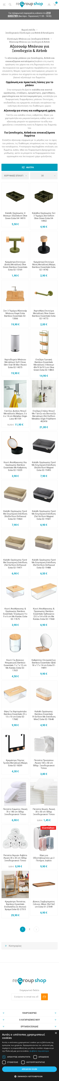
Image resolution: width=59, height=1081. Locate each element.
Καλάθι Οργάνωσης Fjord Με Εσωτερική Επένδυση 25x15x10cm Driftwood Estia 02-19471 (15, 564)
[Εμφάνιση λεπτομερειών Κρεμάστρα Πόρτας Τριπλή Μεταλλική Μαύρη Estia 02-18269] (15, 743)
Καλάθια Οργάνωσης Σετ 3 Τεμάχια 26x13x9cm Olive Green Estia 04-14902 (43, 217)
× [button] (56, 1033)
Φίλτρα (30, 167)
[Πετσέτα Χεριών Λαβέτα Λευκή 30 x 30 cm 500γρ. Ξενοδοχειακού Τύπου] (15, 838)
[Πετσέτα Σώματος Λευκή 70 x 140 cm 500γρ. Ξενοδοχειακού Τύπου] (15, 792)
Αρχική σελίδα (28, 30)
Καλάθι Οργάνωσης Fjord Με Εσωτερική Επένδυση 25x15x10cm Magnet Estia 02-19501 (44, 515)
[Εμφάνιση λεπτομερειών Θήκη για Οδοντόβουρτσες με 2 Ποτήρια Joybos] (43, 838)
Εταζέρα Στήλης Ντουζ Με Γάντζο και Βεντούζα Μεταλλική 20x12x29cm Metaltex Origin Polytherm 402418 (44, 416)
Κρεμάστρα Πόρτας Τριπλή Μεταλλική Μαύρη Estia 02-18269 (15, 763)
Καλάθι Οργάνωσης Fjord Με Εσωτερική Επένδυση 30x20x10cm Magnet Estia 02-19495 (44, 466)
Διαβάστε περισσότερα (39, 1051)
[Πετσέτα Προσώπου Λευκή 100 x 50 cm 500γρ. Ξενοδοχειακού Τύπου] (43, 743)
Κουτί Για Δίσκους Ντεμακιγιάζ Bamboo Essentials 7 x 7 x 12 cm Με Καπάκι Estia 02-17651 (15, 665)
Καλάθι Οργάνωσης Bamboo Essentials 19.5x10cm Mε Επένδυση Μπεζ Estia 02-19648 (44, 715)
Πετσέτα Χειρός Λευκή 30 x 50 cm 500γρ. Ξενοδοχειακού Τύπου (44, 812)
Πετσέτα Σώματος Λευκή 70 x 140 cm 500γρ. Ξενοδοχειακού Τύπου (15, 812)
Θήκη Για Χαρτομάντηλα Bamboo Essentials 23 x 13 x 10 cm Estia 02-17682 (15, 715)
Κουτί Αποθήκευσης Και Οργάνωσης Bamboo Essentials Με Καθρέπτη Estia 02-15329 (15, 466)
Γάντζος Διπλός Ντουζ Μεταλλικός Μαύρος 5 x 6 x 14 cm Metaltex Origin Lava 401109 (15, 415)
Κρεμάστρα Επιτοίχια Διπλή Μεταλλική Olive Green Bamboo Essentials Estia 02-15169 (15, 266)
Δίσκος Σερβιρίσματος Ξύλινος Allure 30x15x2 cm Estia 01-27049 (44, 904)
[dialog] (29, 1055)
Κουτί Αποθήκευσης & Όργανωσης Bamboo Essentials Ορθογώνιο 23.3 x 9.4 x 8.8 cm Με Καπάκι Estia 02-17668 (43, 613)
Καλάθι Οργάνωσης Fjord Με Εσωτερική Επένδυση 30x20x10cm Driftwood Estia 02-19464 (15, 515)
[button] (29, 1076)
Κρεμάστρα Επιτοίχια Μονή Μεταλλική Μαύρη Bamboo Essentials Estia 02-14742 (43, 266)
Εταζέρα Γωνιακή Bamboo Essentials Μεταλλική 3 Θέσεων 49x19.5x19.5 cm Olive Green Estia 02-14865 (44, 364)
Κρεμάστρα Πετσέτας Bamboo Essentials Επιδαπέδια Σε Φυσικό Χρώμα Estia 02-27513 (15, 905)
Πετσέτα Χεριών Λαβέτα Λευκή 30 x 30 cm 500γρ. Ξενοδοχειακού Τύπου (15, 858)
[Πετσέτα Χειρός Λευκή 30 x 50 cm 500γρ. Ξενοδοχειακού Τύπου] (43, 792)
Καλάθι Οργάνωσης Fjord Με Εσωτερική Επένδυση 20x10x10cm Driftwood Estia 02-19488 (44, 564)
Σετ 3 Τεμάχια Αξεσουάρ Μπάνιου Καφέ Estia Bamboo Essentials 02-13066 (15, 314)
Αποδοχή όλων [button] (29, 1069)
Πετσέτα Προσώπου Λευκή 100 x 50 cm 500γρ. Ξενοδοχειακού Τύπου (44, 764)
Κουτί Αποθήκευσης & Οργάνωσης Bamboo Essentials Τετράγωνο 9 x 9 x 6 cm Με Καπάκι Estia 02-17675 (15, 613)
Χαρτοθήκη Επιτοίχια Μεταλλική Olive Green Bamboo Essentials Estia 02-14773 (43, 314)
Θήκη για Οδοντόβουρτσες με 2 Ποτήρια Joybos (43, 858)
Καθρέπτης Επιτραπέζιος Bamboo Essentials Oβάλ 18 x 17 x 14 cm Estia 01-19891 (44, 664)
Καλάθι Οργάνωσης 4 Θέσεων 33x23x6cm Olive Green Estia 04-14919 (15, 216)
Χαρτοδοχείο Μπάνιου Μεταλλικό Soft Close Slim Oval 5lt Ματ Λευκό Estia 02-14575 (15, 363)
